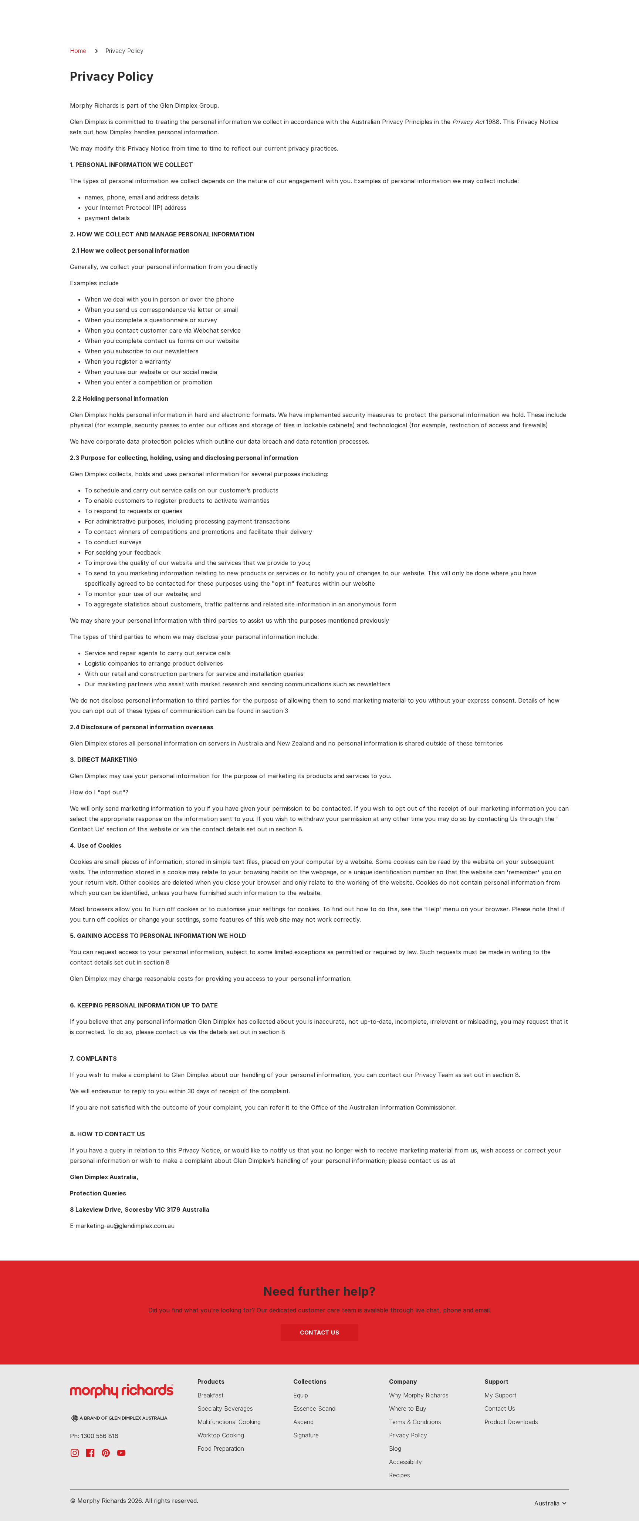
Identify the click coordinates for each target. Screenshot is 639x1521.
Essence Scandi (315, 1408)
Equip (300, 1395)
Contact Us (319, 1332)
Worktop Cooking (220, 1435)
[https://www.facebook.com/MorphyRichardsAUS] (90, 1452)
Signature (306, 1435)
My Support (500, 1395)
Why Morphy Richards (419, 1395)
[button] (544, 1503)
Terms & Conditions (415, 1422)
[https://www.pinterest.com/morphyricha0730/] (106, 1452)
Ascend (303, 1422)
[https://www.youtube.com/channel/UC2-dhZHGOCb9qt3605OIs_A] (121, 1452)
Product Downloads (511, 1422)
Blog (395, 1448)
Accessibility (405, 1462)
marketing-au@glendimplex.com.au (125, 1225)
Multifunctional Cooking (229, 1422)
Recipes (399, 1475)
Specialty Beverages (225, 1408)
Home (78, 50)
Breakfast (210, 1395)
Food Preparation (220, 1448)
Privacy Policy (408, 1435)
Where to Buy (407, 1408)
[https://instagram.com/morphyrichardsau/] (75, 1452)
